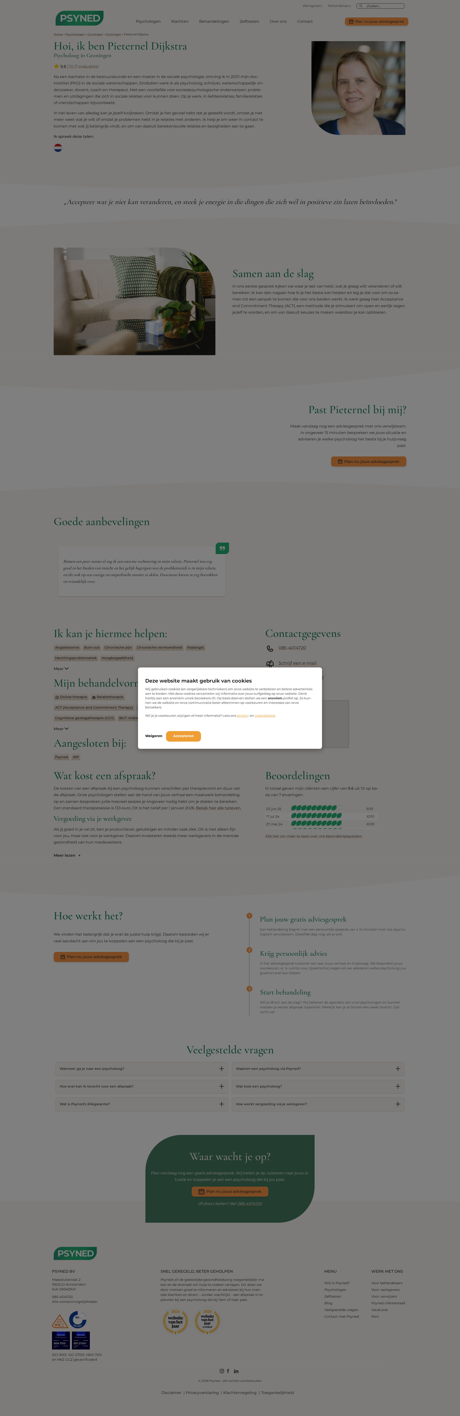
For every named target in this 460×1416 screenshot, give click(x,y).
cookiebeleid (265, 715)
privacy (242, 715)
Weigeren (153, 736)
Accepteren (183, 736)
